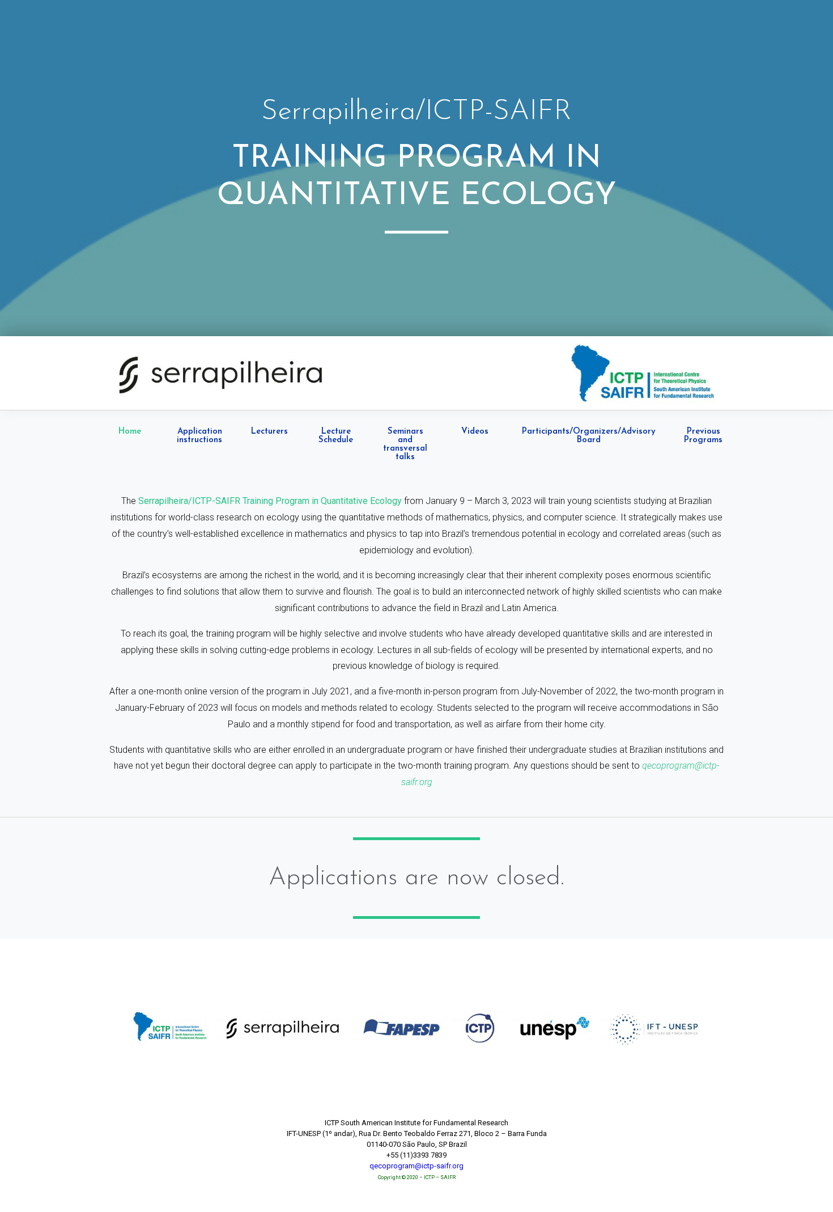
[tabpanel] (416, 642)
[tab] (129, 444)
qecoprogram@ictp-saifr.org (416, 1166)
